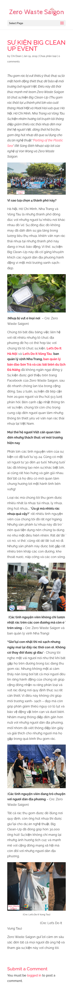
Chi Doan (16, 56)
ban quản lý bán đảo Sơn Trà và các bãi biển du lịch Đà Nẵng (36, 364)
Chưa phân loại (48, 56)
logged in (34, 975)
